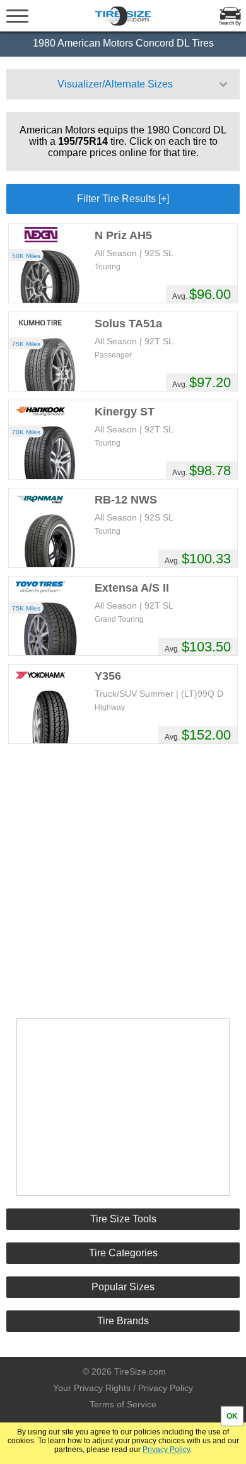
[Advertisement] (123, 880)
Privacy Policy (166, 1449)
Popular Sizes (123, 1286)
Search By (230, 23)
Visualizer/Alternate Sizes (115, 84)
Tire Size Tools (123, 1218)
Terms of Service (123, 1404)
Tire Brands (123, 1320)
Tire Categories (123, 1252)
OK (232, 1416)
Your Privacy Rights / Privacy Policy (123, 1388)
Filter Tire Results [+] (123, 198)
